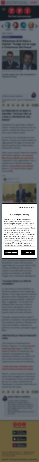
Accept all (28, 252)
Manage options (11, 252)
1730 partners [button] (17, 219)
